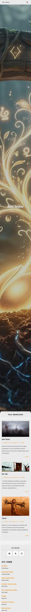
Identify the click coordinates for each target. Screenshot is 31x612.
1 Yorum (22, 442)
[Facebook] (9, 553)
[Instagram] (21, 553)
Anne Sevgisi (6, 439)
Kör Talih (5, 474)
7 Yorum (21, 521)
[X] (15, 553)
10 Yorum (22, 477)
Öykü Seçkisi (15, 206)
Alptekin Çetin (14, 442)
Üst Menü (7, 2)
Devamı (26, 456)
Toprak (4, 518)
